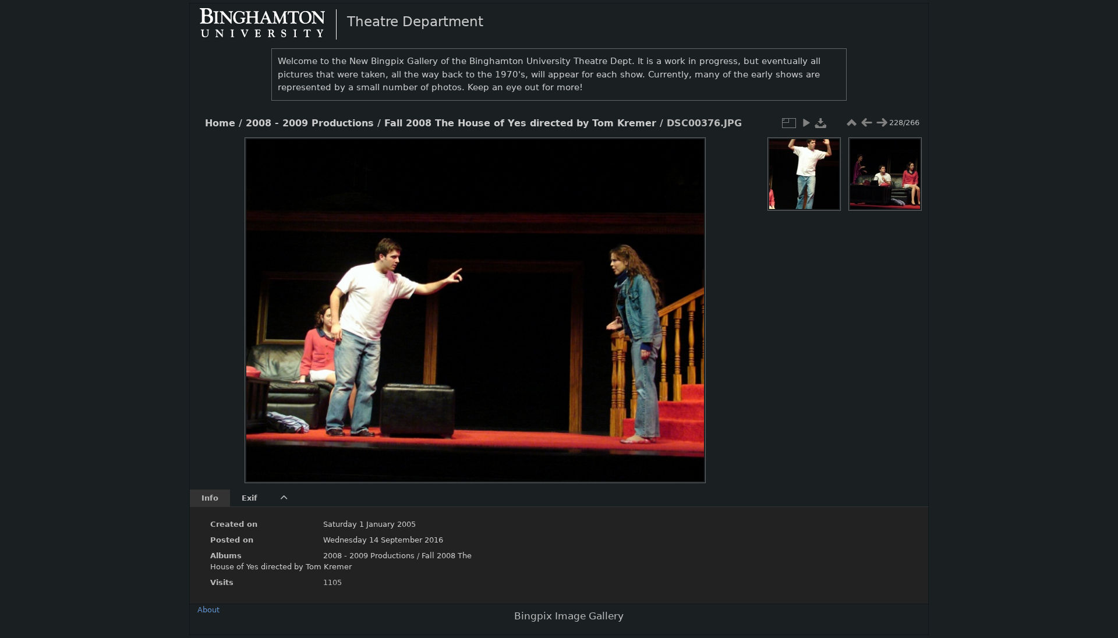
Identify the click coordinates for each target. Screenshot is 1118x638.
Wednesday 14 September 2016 (383, 540)
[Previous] (263, 301)
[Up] (470, 154)
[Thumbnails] (851, 122)
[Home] (272, 24)
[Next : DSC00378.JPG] (881, 122)
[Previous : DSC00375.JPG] (866, 122)
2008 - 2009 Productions (310, 123)
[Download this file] (821, 122)
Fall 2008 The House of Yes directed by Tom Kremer (520, 123)
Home (220, 123)
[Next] (687, 301)
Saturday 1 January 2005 (369, 524)
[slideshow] (805, 122)
